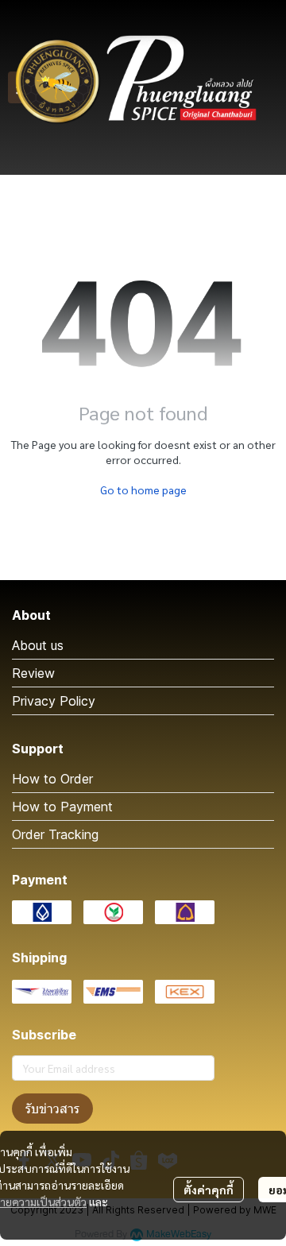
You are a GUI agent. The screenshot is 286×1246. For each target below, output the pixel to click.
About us (38, 645)
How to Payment (62, 807)
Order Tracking (55, 834)
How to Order (52, 779)
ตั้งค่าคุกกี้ (209, 1189)
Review (33, 673)
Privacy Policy (53, 701)
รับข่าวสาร (52, 1108)
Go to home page (143, 489)
